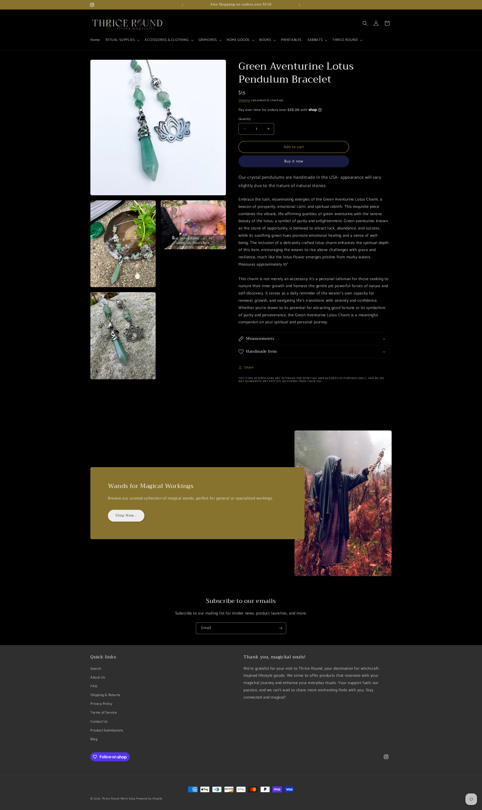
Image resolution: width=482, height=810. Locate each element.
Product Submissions (106, 730)
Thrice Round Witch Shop (119, 798)
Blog (93, 739)
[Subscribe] (280, 628)
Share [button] (249, 367)
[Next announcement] (299, 5)
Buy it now (293, 161)
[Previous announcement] (182, 5)
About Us (97, 677)
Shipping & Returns (105, 695)
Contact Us (99, 721)
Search (95, 668)
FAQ (93, 686)
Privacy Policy (101, 704)
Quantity (244, 118)
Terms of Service (103, 713)
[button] (122, 40)
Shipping (244, 100)
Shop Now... (126, 516)
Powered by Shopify (149, 798)
